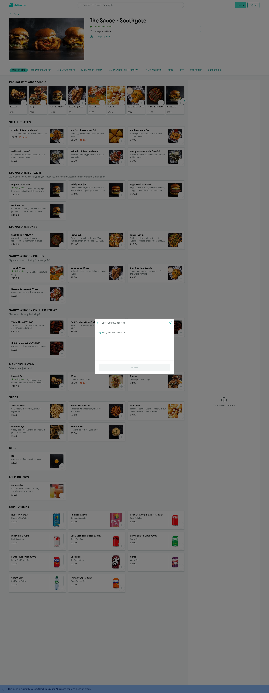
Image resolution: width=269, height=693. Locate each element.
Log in (100, 332)
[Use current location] (170, 323)
